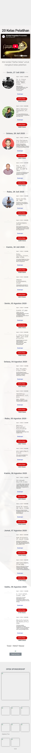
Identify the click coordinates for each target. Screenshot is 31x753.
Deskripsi (20, 94)
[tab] (22, 94)
